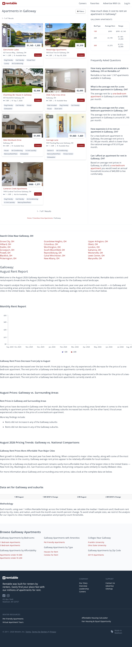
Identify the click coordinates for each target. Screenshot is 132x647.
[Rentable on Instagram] (9, 596)
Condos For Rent (51, 555)
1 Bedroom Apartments (10, 542)
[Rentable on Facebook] (5, 596)
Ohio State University (97, 545)
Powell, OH (5, 252)
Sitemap (109, 589)
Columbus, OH (51, 244)
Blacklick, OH (6, 255)
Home (29, 218)
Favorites (94, 3)
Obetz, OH (93, 244)
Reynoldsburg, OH (53, 252)
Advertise (110, 586)
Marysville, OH (95, 258)
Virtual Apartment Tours (13, 622)
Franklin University (96, 542)
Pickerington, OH (8, 258)
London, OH (94, 247)
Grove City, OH (7, 241)
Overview (83, 586)
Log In (127, 3)
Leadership (84, 589)
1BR (95, 31)
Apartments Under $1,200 (11, 558)
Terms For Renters (40, 632)
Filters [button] (81, 11)
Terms (28, 632)
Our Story (83, 583)
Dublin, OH (5, 247)
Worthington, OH (52, 247)
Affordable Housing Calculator (95, 618)
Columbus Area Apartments (43, 218)
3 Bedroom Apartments (10, 545)
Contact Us (110, 583)
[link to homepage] (40, 578)
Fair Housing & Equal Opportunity (96, 621)
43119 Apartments (96, 555)
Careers (82, 3)
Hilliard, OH (5, 244)
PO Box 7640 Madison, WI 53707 (11, 600)
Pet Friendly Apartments (54, 542)
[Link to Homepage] (9, 3)
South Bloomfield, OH (54, 249)
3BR (95, 45)
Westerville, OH (95, 252)
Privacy (53, 632)
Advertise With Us (111, 3)
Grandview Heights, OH (55, 241)
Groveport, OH (7, 249)
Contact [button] (38, 55)
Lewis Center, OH (96, 255)
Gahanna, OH (94, 249)
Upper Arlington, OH (98, 241)
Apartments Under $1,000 (11, 555)
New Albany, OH (51, 258)
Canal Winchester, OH (54, 255)
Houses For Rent (51, 552)
